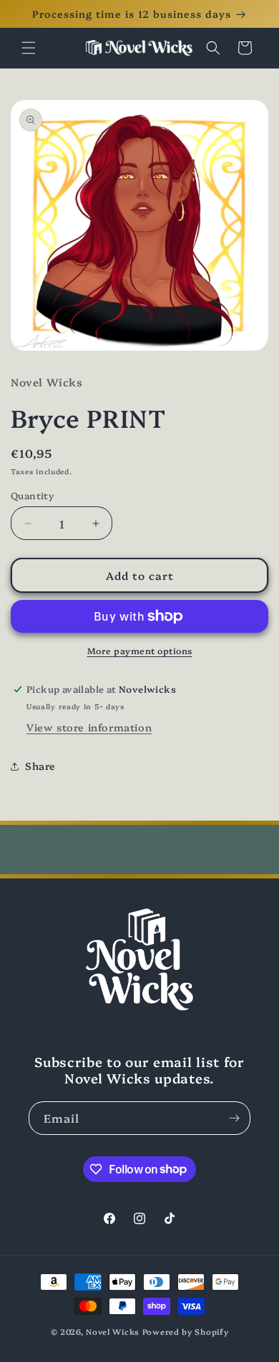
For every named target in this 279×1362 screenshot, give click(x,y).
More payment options (139, 650)
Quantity (32, 495)
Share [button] (40, 765)
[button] (28, 48)
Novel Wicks (113, 1331)
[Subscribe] (234, 1118)
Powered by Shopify (185, 1331)
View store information (89, 727)
